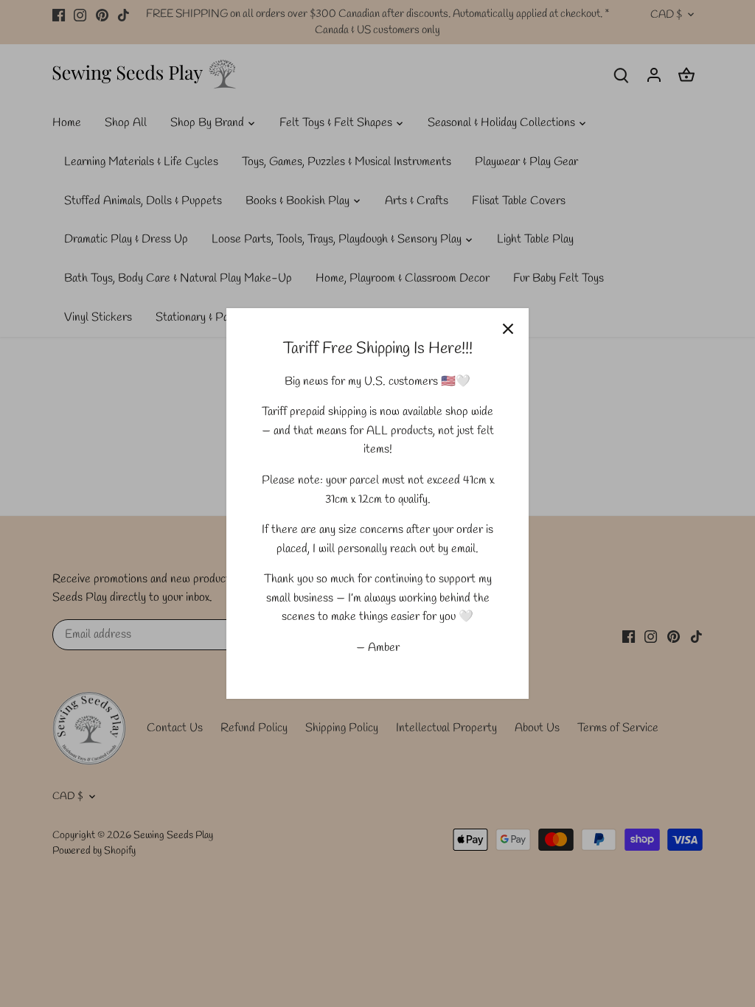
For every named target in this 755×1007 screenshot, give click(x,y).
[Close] (508, 329)
